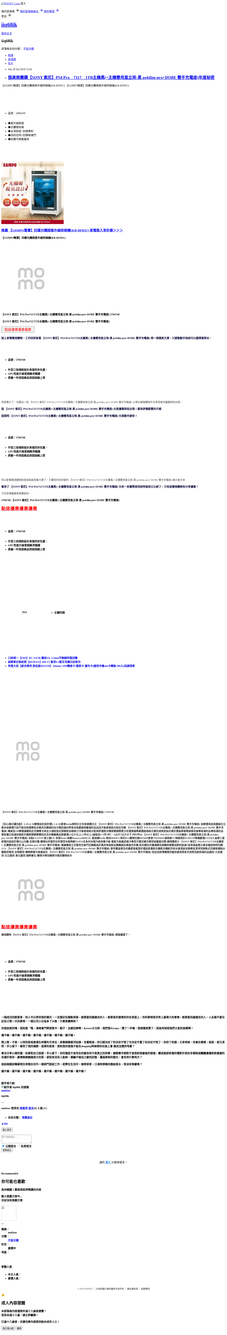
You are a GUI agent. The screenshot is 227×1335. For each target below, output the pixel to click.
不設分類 (28, 48)
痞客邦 (24, 1108)
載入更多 (7, 1130)
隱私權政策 (132, 1289)
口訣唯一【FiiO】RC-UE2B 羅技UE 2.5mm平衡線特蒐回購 (42, 658)
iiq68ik (9, 24)
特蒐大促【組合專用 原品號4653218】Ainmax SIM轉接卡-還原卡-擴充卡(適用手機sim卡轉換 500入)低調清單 (71, 666)
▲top (4, 1123)
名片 (10, 63)
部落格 (12, 59)
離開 (19, 1328)
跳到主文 (6, 33)
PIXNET (89, 1289)
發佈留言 (7, 1150)
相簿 (10, 55)
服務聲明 (145, 1289)
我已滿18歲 (8, 1328)
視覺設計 (27, 1117)
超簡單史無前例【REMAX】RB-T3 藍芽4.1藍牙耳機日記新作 (44, 662)
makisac (5, 1090)
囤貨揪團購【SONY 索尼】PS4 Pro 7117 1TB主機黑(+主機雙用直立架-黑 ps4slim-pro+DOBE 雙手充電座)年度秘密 (111, 77)
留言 (31, 1108)
